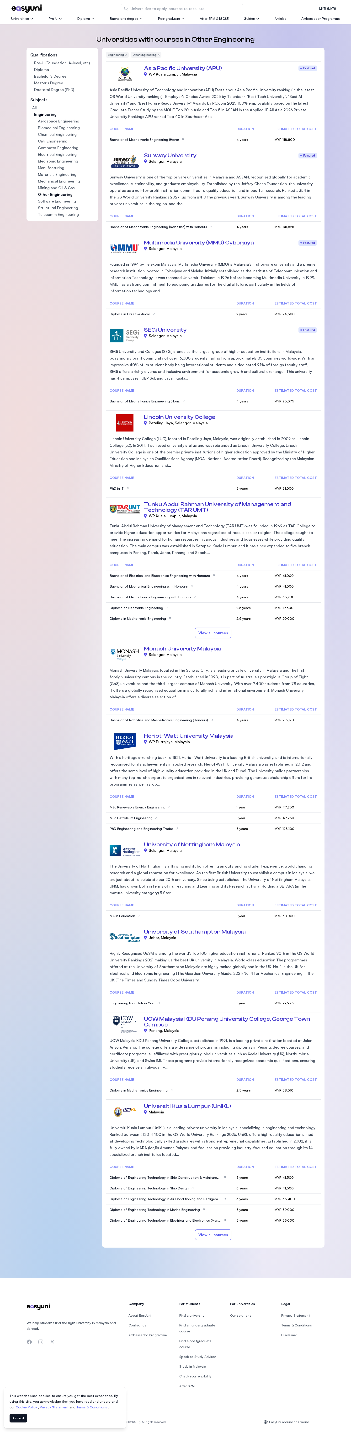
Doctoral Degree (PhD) (54, 89)
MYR (327, 8)
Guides (249, 18)
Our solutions (240, 1315)
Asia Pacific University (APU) (183, 68)
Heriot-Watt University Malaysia (189, 736)
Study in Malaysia (192, 1366)
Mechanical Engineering (59, 181)
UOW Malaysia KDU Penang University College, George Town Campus (227, 1022)
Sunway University (170, 155)
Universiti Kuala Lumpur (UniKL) (187, 1106)
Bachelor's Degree (50, 76)
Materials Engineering (57, 174)
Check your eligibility (195, 1376)
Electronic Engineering (58, 161)
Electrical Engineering (57, 154)
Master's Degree (48, 83)
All (34, 107)
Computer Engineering (58, 147)
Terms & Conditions (92, 1407)
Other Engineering (55, 194)
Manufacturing (51, 167)
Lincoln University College (179, 417)
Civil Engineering (53, 141)
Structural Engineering (58, 207)
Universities (20, 18)
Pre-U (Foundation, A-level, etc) (62, 63)
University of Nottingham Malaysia (192, 844)
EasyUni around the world (289, 1422)
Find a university (191, 1315)
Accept (18, 1418)
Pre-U (53, 18)
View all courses (213, 632)
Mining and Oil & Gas (56, 187)
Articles (280, 18)
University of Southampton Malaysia (195, 932)
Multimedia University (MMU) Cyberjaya (199, 242)
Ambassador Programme (320, 18)
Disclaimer (289, 1335)
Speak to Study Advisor (197, 1357)
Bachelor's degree (124, 18)
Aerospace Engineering (58, 121)
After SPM (187, 1386)
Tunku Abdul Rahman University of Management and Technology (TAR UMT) (217, 507)
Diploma (83, 18)
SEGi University (165, 330)
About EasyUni (139, 1315)
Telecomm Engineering (58, 214)
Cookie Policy (27, 1407)
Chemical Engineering (57, 134)
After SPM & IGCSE (214, 18)
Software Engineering (57, 201)
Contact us (137, 1325)
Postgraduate (169, 18)
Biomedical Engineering (59, 127)
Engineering (45, 114)
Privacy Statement (54, 1407)
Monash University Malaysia (182, 648)
